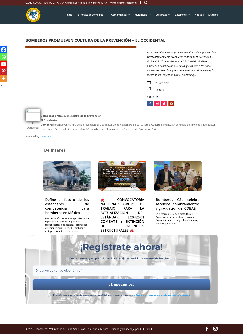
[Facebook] (3, 49)
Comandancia (118, 14)
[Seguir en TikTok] (164, 103)
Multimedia (141, 14)
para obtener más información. (173, 295)
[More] (3, 78)
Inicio (69, 14)
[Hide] (1, 85)
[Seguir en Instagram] (157, 103)
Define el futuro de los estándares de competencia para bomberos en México (67, 206)
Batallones (180, 14)
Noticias (199, 14)
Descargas (161, 14)
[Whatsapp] (3, 57)
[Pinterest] (3, 71)
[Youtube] (3, 64)
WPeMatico (46, 136)
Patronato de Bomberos (90, 14)
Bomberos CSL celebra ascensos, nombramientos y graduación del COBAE (178, 204)
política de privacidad (144, 295)
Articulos (213, 14)
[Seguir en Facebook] (150, 103)
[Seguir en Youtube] (171, 103)
